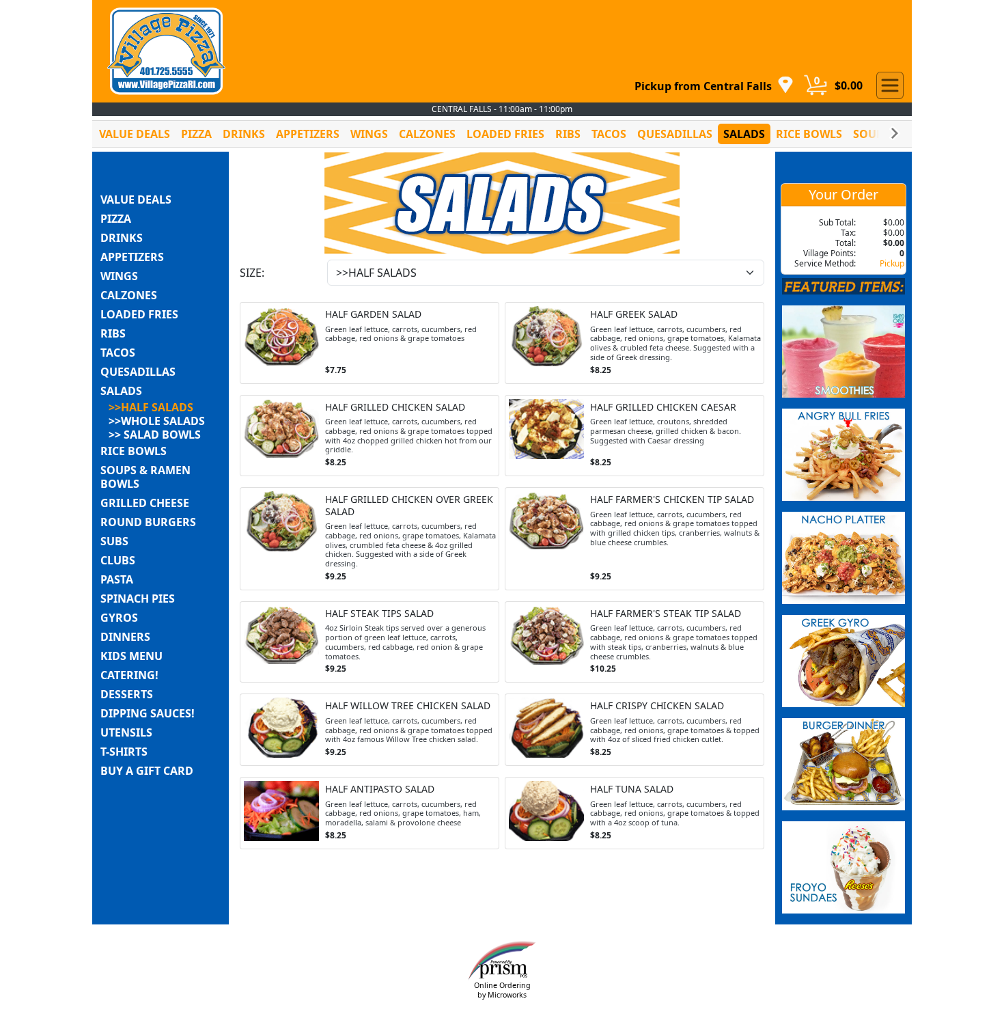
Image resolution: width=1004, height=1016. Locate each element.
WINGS (369, 133)
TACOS (608, 133)
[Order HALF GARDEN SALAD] (369, 343)
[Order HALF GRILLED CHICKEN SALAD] (369, 436)
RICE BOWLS (809, 133)
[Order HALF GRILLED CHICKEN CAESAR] (634, 436)
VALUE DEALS (134, 133)
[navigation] (714, 86)
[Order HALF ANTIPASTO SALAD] (369, 813)
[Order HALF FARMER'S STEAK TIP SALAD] (634, 642)
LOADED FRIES (505, 133)
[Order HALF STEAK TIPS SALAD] (369, 642)
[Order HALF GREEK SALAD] (634, 343)
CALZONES (427, 133)
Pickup (892, 263)
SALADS (744, 133)
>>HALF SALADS (151, 407)
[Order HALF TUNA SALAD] (634, 813)
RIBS (568, 133)
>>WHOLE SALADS (157, 421)
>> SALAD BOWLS (155, 434)
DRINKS (244, 133)
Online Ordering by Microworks (502, 989)
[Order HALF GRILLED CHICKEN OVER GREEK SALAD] (369, 539)
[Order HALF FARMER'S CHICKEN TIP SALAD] (634, 539)
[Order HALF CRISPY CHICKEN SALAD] (634, 729)
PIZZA (196, 133)
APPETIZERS (307, 133)
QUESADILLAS (674, 133)
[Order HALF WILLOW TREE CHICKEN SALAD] (369, 729)
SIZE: (252, 272)
